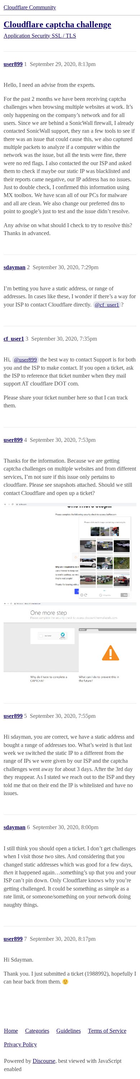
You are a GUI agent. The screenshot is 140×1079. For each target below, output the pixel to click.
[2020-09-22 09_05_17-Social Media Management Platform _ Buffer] (70, 551)
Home (11, 1031)
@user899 (25, 360)
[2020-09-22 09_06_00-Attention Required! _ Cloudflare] (70, 642)
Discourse (44, 1061)
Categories (37, 1031)
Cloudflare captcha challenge (57, 24)
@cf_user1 (107, 305)
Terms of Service (107, 1031)
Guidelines (68, 1031)
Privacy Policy (20, 1044)
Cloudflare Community (30, 7)
